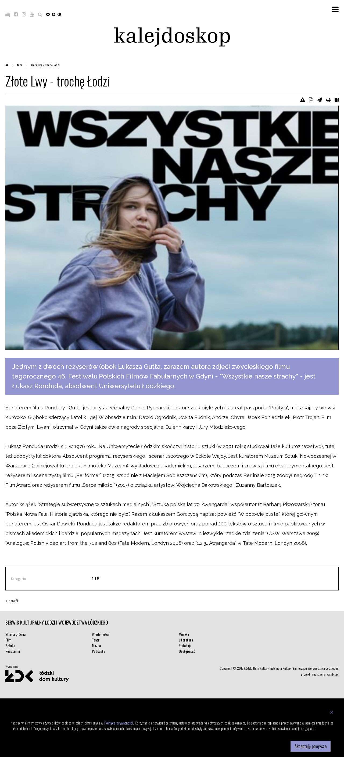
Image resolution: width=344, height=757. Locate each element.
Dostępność (187, 651)
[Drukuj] (328, 99)
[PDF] (311, 99)
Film (20, 65)
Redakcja (185, 645)
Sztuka (10, 645)
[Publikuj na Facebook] (337, 99)
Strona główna (15, 634)
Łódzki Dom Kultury (37, 676)
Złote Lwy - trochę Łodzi (45, 65)
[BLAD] (302, 99)
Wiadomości (100, 634)
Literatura (186, 640)
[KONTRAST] (59, 14)
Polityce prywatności (118, 723)
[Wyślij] (319, 99)
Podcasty (98, 651)
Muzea (96, 645)
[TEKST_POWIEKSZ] (53, 14)
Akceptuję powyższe (311, 746)
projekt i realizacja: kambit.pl (320, 674)
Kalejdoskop (172, 37)
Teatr (95, 640)
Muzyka (184, 634)
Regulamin (12, 651)
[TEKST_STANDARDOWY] (48, 14)
